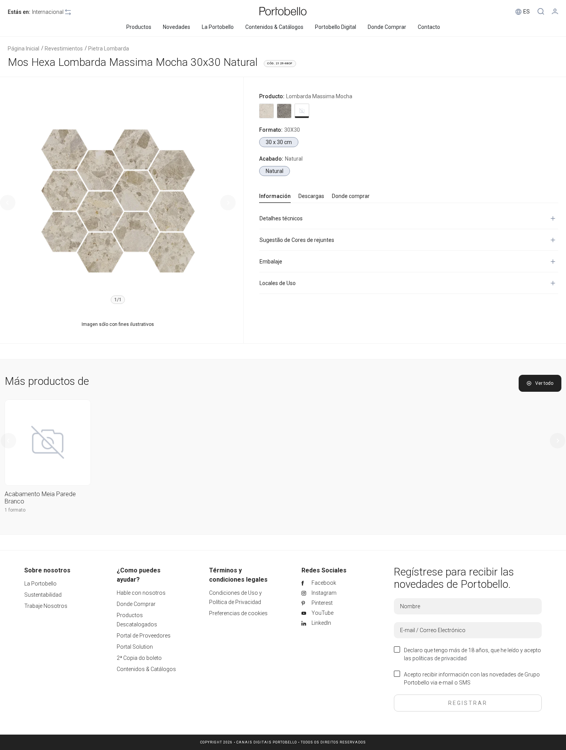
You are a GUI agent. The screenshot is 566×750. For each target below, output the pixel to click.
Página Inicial (23, 48)
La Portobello (40, 584)
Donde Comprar (136, 604)
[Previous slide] (7, 202)
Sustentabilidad (43, 595)
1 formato (15, 510)
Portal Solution (135, 647)
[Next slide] (228, 202)
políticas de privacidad (439, 658)
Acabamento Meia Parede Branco (40, 497)
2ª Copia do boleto (139, 658)
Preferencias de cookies (238, 613)
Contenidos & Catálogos (146, 669)
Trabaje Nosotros (45, 606)
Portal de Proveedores (144, 636)
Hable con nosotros (141, 593)
